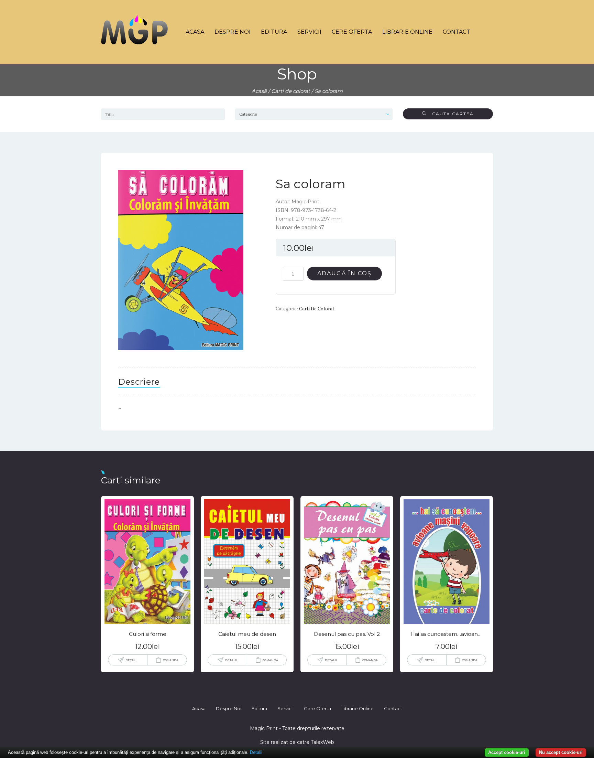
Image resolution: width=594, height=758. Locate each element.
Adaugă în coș (344, 273)
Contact (456, 32)
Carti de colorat (290, 91)
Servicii (309, 32)
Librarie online (407, 32)
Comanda (170, 660)
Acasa (195, 32)
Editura (274, 32)
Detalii (131, 660)
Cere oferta (352, 32)
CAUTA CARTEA (450, 113)
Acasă (259, 91)
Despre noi (232, 32)
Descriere (139, 382)
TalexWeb (322, 742)
